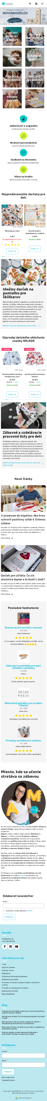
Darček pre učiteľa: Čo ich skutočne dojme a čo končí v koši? (23, 1017)
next (44, 216)
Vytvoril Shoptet (25, 1098)
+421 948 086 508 (8, 941)
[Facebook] (4, 946)
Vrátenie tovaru (8, 970)
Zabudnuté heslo (8, 1080)
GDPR (30, 911)
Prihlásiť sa (9, 917)
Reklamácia (6, 973)
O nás (21, 875)
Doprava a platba (8, 967)
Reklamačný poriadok (10, 979)
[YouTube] (16, 946)
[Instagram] (10, 946)
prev (3, 216)
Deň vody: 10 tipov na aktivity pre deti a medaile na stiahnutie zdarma (23, 1028)
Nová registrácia (8, 1077)
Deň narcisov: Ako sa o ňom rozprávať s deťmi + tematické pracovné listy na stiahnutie (21, 1022)
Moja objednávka (8, 994)
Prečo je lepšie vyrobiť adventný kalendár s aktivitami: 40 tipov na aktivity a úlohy (20, 1033)
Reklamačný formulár (10, 991)
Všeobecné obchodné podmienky (14, 976)
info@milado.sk (8, 939)
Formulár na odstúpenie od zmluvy (15, 988)
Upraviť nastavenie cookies (23, 1093)
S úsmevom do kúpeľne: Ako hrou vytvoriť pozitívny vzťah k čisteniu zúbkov (23, 1012)
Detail (10, 251)
